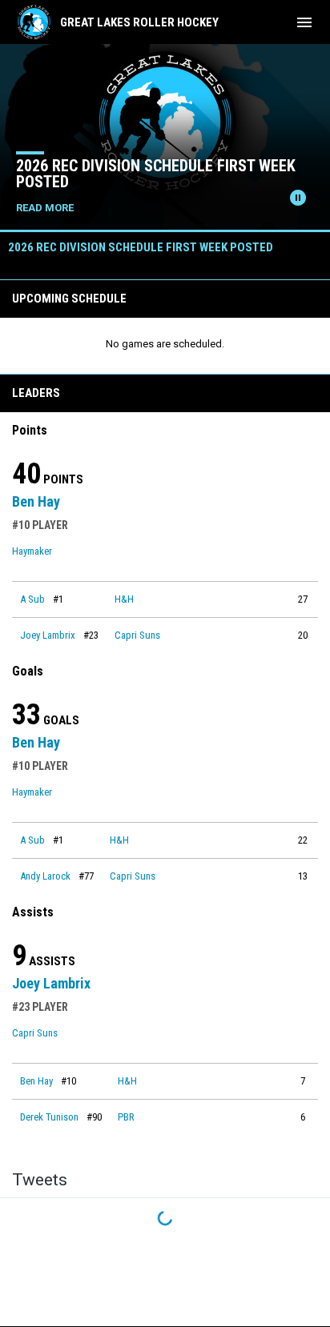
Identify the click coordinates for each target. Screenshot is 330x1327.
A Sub (32, 599)
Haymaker (32, 551)
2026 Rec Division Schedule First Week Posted (156, 173)
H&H (124, 599)
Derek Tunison (49, 1117)
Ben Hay (36, 501)
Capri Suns (137, 635)
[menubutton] (304, 22)
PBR (126, 1117)
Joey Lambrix (47, 635)
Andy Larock (45, 876)
